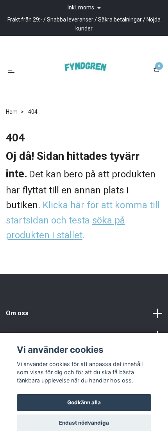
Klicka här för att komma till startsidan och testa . (83, 228)
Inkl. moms (81, 7)
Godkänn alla (84, 402)
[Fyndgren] (85, 74)
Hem (12, 120)
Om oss (17, 321)
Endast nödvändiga (84, 423)
